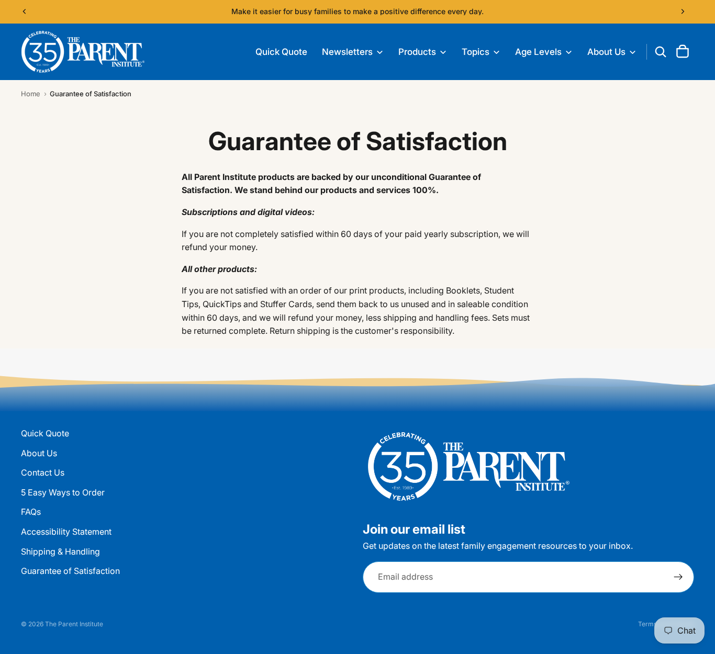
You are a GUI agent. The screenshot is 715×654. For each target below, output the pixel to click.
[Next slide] (682, 11)
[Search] (660, 51)
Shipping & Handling (60, 551)
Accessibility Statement (66, 531)
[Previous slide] (24, 11)
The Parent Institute (74, 624)
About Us (39, 453)
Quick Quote (45, 433)
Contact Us (42, 472)
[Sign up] (678, 577)
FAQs (31, 511)
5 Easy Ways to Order (63, 492)
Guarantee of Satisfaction (70, 571)
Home (30, 93)
